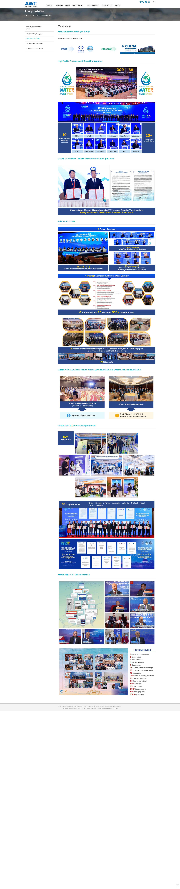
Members (59, 5)
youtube (143, 2)
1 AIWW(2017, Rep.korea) (34, 48)
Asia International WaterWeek (33, 28)
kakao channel (140, 2)
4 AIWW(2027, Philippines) (34, 34)
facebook (146, 2)
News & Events (93, 5)
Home (26, 15)
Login (154, 2)
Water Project (78, 5)
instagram (149, 2)
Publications (107, 5)
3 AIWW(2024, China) (33, 39)
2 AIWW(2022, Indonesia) (34, 43)
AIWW (67, 5)
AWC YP (117, 5)
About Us (49, 5)
